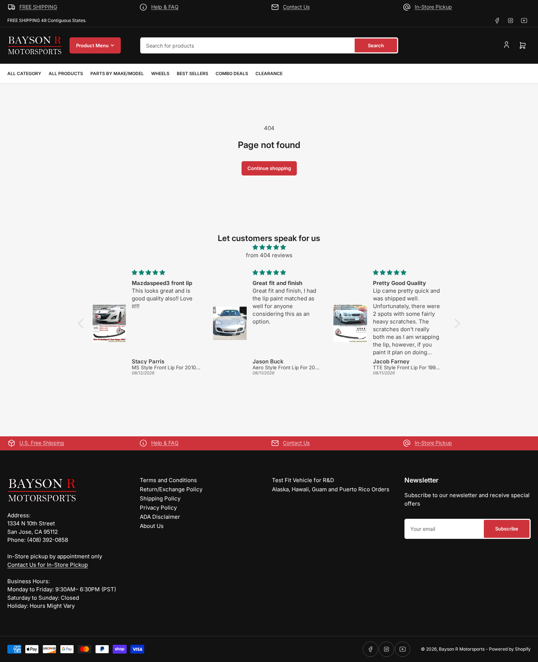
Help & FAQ (165, 7)
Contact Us (296, 7)
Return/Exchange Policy (171, 489)
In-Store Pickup (433, 7)
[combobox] (269, 45)
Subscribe (506, 529)
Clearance (269, 73)
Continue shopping (269, 168)
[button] (83, 323)
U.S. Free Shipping (41, 443)
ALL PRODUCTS (66, 73)
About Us (152, 525)
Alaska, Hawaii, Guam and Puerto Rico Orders (330, 489)
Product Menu (92, 45)
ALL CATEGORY (24, 73)
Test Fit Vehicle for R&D (303, 480)
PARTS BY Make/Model (117, 73)
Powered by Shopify (510, 649)
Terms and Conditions (168, 480)
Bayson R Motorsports (462, 649)
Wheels (160, 73)
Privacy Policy (158, 507)
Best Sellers (192, 73)
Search (376, 45)
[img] (269, 247)
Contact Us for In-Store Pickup (47, 564)
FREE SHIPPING (38, 7)
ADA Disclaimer (160, 516)
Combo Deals (232, 73)
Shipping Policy (160, 498)
